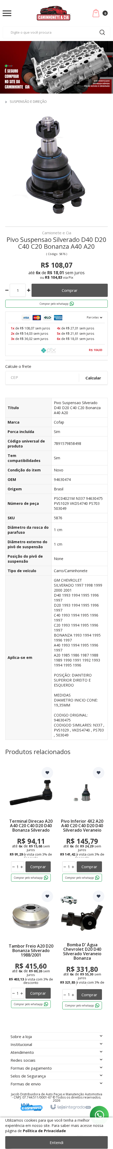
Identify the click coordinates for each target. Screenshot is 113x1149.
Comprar (70, 290)
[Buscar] (102, 32)
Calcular (93, 377)
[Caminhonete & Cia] (54, 13)
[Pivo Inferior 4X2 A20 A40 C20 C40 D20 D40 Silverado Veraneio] (82, 825)
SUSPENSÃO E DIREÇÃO (28, 101)
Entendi (56, 1142)
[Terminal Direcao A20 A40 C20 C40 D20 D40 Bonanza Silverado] (31, 825)
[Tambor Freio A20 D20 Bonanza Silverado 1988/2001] (31, 951)
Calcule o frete (18, 366)
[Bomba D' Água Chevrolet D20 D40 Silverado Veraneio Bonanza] (82, 951)
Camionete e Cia (56, 233)
